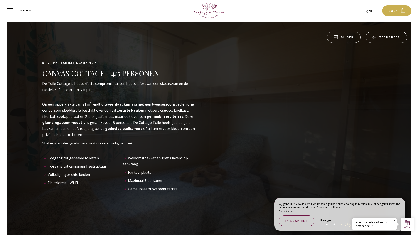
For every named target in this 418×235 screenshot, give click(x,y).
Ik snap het (296, 221)
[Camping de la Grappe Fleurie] (209, 11)
